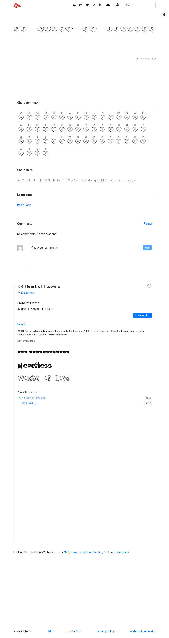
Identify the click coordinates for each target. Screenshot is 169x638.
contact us (74, 631)
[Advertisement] (84, 79)
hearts (21, 324)
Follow (148, 223)
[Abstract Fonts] (17, 5)
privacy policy (105, 631)
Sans (74, 552)
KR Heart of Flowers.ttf (34, 398)
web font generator (143, 631)
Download (141, 315)
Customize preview (146, 58)
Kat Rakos (28, 292)
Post (147, 247)
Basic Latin (24, 205)
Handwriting (95, 552)
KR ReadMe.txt (29, 403)
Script (82, 552)
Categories (122, 552)
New (66, 552)
